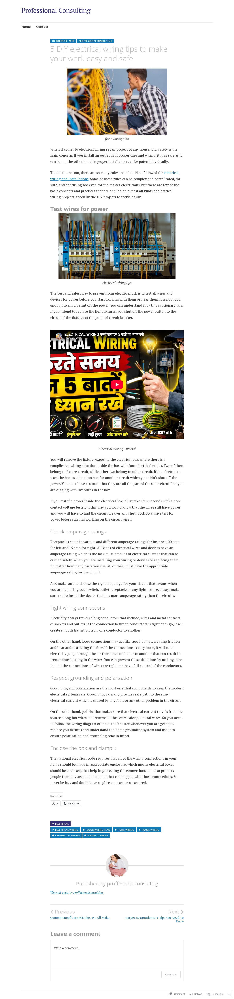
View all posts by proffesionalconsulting (76, 892)
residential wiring (67, 835)
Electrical (62, 823)
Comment (171, 974)
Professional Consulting (55, 10)
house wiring (150, 829)
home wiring (126, 829)
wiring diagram (97, 835)
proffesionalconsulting (95, 41)
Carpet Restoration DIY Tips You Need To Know (154, 916)
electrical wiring (66, 829)
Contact (42, 26)
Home (26, 26)
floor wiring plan (98, 829)
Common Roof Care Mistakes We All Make (79, 914)
